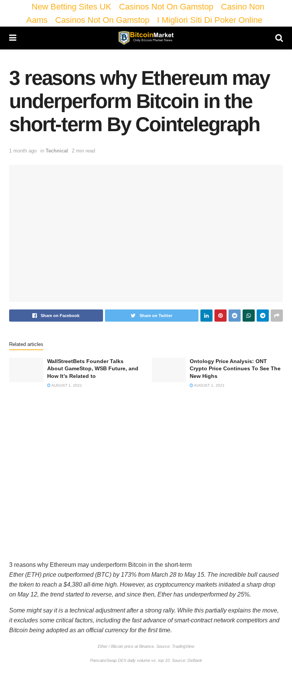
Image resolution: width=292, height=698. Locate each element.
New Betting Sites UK (71, 6)
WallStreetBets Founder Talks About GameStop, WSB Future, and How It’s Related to (92, 368)
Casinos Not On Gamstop (166, 6)
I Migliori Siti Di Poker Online (209, 20)
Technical (57, 151)
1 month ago (22, 151)
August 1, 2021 (66, 385)
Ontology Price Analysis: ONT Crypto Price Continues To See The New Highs (235, 368)
